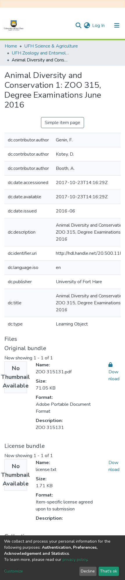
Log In (98, 25)
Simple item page (62, 122)
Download (113, 375)
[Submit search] (78, 25)
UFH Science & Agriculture (51, 46)
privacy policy (75, 559)
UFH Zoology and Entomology (41, 53)
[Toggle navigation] (117, 25)
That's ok (108, 571)
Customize (13, 571)
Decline (88, 571)
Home (11, 46)
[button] (86, 25)
